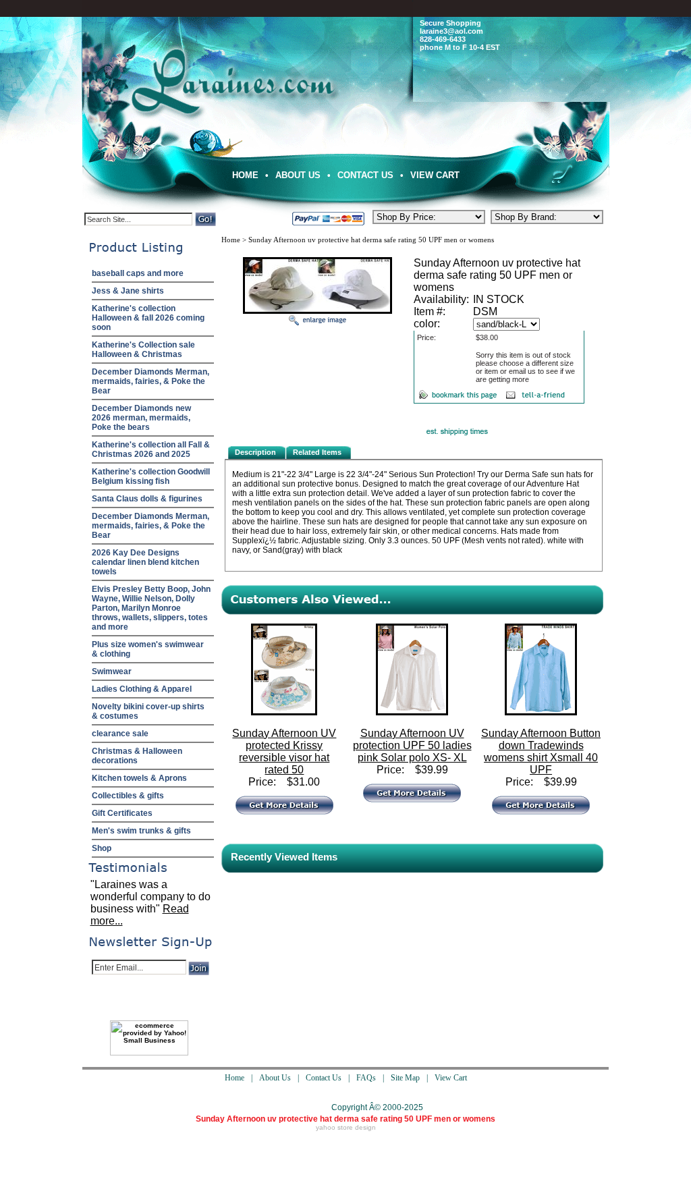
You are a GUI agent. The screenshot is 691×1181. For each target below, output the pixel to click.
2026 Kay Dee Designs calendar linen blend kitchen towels (145, 562)
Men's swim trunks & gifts (141, 830)
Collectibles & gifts (128, 795)
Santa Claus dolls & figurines (147, 498)
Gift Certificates (122, 813)
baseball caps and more (138, 273)
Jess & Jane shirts (128, 291)
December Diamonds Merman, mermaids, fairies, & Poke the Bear (150, 381)
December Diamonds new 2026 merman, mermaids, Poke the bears (141, 418)
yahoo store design (346, 1127)
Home (245, 175)
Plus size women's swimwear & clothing (148, 649)
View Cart (435, 175)
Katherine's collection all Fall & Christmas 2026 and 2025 (151, 449)
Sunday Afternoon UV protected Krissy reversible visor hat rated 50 (284, 751)
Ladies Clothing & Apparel (142, 689)
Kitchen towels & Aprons (139, 778)
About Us (298, 175)
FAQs (366, 1077)
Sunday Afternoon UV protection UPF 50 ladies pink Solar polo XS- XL (412, 745)
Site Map (405, 1077)
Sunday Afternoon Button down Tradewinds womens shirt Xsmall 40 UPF (541, 751)
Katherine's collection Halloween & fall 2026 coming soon (148, 318)
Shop (101, 848)
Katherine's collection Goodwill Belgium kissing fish (151, 476)
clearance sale (120, 733)
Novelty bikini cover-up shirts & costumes (148, 711)
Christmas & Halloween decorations (137, 755)
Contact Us (365, 175)
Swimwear (112, 671)
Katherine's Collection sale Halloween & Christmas (143, 349)
